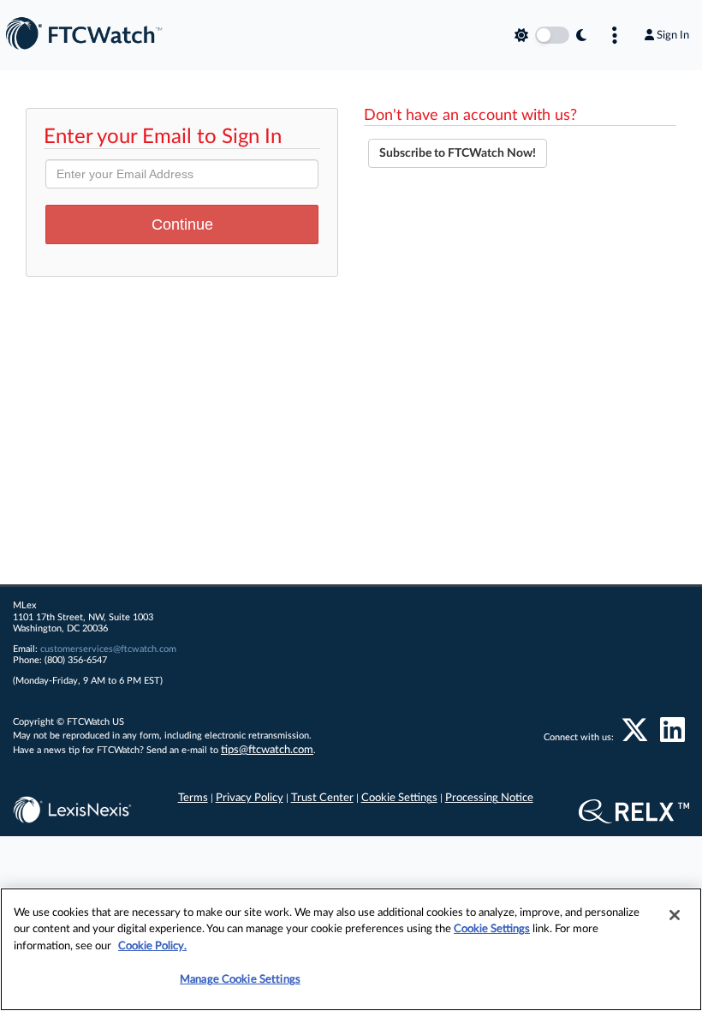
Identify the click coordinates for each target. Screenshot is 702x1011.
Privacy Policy (249, 798)
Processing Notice (489, 798)
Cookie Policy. (152, 946)
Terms (193, 798)
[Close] (674, 915)
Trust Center (322, 798)
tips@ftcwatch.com (267, 750)
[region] (351, 949)
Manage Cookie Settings (240, 979)
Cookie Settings (399, 798)
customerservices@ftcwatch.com (108, 649)
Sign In (673, 35)
